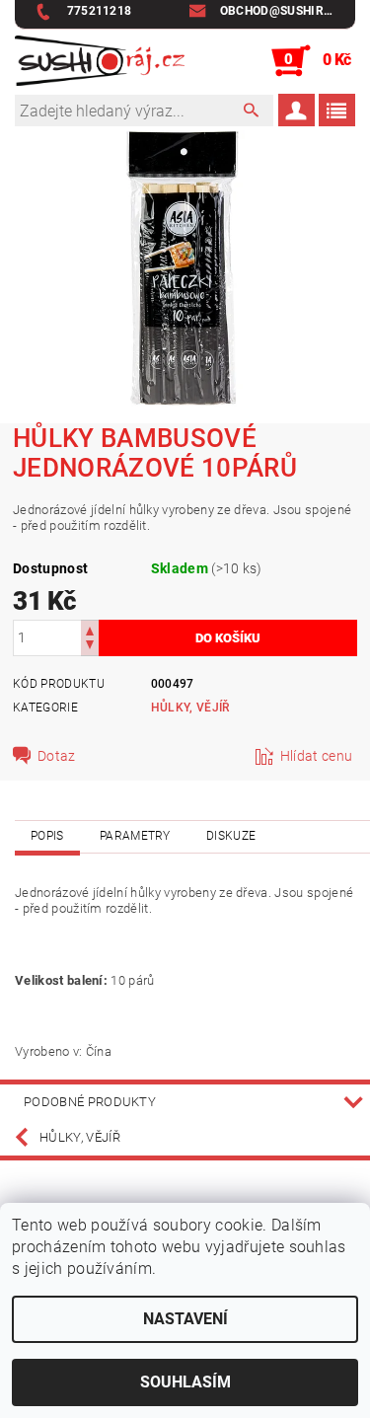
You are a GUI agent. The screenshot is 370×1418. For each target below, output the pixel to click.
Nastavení (185, 1318)
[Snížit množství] (90, 646)
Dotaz (56, 756)
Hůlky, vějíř (190, 707)
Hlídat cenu (316, 756)
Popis (47, 836)
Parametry (135, 836)
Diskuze (231, 836)
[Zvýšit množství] (90, 629)
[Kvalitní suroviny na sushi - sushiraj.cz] (100, 61)
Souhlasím (185, 1382)
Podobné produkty (90, 1101)
